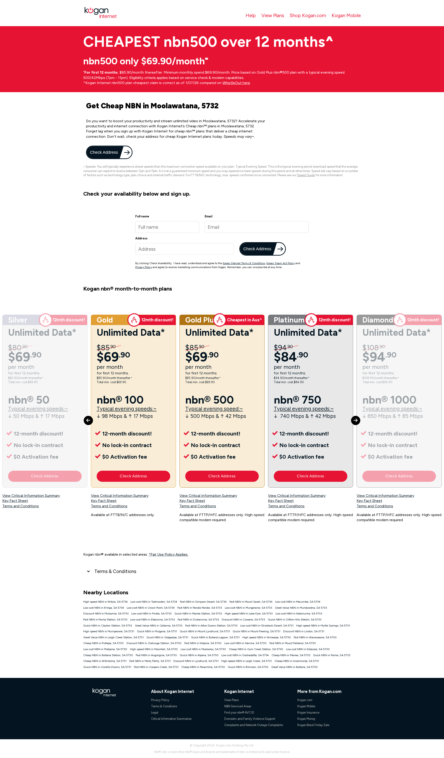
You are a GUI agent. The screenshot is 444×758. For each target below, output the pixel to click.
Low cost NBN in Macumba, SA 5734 (297, 601)
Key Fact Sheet (15, 500)
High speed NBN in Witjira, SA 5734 (105, 601)
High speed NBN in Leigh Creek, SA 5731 (246, 661)
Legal (154, 712)
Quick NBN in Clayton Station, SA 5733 (107, 625)
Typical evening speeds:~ (38, 409)
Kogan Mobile (346, 15)
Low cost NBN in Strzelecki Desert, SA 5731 (266, 625)
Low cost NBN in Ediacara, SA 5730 (308, 649)
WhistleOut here (236, 83)
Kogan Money (306, 718)
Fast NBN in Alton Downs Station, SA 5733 (211, 625)
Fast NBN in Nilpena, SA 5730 (203, 643)
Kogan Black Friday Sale (313, 725)
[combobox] (184, 249)
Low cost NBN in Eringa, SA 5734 (103, 607)
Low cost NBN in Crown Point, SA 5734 (151, 607)
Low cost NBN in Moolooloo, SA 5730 (203, 649)
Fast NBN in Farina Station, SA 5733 (105, 619)
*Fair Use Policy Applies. (168, 554)
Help (251, 15)
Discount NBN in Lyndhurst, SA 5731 (196, 661)
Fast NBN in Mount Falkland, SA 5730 (292, 643)
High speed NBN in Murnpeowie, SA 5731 (108, 631)
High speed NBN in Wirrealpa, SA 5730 (266, 637)
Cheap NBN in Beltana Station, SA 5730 (108, 655)
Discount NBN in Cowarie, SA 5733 (243, 619)
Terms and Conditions (20, 506)
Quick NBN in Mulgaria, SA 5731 (157, 631)
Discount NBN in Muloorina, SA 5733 (106, 613)
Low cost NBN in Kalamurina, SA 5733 (298, 613)
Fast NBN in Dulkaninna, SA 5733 (198, 619)
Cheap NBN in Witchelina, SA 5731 (104, 661)
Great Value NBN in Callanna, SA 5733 (158, 625)
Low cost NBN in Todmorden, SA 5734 (153, 601)
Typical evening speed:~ (214, 409)
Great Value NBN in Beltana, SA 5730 (294, 667)
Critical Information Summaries (171, 718)
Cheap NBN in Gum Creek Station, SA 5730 (256, 649)
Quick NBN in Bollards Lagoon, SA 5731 (215, 637)
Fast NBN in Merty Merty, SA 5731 (150, 661)
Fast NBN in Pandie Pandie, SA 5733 (199, 607)
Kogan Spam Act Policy (280, 263)
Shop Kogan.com (308, 15)
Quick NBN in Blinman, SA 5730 (248, 667)
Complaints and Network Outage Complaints (253, 725)
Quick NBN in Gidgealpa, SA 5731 (167, 637)
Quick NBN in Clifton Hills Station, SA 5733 (294, 619)
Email (208, 216)
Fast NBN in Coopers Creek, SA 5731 (156, 667)
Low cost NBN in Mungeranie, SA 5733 (248, 607)
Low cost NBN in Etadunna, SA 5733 (152, 619)
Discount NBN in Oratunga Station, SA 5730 (154, 643)
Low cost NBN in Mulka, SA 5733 (151, 613)
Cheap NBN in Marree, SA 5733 (290, 655)
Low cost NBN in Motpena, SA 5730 (105, 649)
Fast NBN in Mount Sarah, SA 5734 (250, 601)
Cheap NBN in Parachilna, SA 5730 (203, 667)
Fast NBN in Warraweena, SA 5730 (315, 637)
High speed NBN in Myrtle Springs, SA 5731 (323, 625)
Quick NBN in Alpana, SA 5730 (199, 655)
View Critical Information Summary (31, 495)
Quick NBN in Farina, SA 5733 (331, 655)
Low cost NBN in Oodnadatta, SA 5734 (245, 655)
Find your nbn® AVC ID (239, 712)
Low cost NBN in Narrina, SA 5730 (245, 643)
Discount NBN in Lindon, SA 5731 (303, 631)
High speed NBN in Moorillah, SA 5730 (154, 649)
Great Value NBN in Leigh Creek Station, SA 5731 (113, 637)
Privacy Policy (143, 267)
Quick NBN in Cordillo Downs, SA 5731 (107, 667)
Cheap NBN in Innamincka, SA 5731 (296, 661)
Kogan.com (304, 700)
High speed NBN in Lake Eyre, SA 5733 (249, 613)
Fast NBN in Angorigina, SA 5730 (156, 655)
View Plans (272, 15)
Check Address (103, 152)
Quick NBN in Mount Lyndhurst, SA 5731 (205, 631)
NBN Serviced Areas (237, 706)
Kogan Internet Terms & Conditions (244, 263)
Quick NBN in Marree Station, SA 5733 (198, 613)
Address (141, 238)
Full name (142, 216)
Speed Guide (306, 175)
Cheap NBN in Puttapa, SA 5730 (103, 643)
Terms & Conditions (115, 571)
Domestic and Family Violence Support (249, 718)
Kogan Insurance (308, 712)
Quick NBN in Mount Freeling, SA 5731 (256, 631)
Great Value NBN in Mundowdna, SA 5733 (301, 607)
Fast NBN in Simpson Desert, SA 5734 (203, 601)
